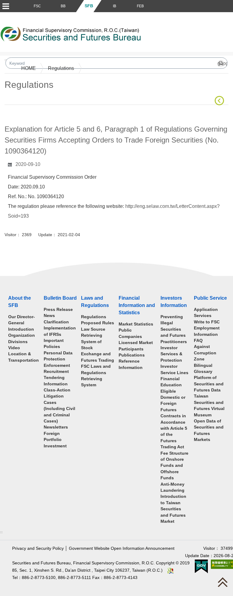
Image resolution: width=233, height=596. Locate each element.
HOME (28, 68)
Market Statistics (136, 324)
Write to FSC (207, 322)
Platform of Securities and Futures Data (209, 383)
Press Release (58, 309)
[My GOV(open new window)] (201, 566)
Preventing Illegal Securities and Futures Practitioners (173, 329)
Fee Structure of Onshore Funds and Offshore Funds (174, 466)
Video (14, 348)
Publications (132, 355)
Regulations (61, 68)
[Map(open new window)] (170, 570)
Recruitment (56, 371)
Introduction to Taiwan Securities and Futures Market (173, 509)
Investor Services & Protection (171, 354)
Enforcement (57, 365)
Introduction (21, 329)
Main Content (19, 114)
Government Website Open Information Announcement (121, 548)
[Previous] (220, 100)
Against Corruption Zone (205, 352)
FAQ (198, 340)
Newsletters (56, 427)
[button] (5, 6)
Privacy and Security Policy (38, 548)
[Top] (224, 583)
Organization (21, 335)
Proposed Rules (97, 323)
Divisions (18, 341)
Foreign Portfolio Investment (55, 439)
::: (1, 532)
